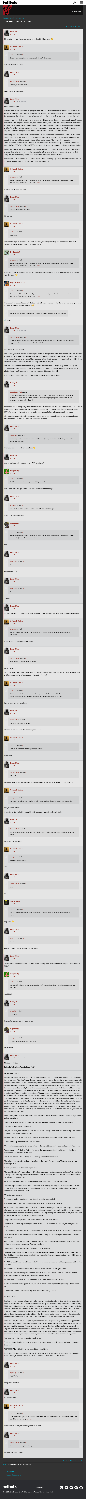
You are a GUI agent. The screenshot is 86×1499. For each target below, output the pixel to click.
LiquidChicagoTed (17, 283)
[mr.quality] (6, 471)
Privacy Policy (50, 1492)
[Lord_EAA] (6, 33)
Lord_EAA (14, 31)
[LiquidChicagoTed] (6, 283)
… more (37, 182)
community (40, 1487)
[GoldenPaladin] (6, 47)
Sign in (5, 1465)
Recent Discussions (13, 1475)
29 (79, 27)
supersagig (14, 523)
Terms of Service (39, 1492)
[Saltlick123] (6, 902)
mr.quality (14, 471)
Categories (76, 12)
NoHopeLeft (15, 252)
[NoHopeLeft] (6, 252)
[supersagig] (6, 525)
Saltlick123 (15, 901)
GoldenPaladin (16, 47)
